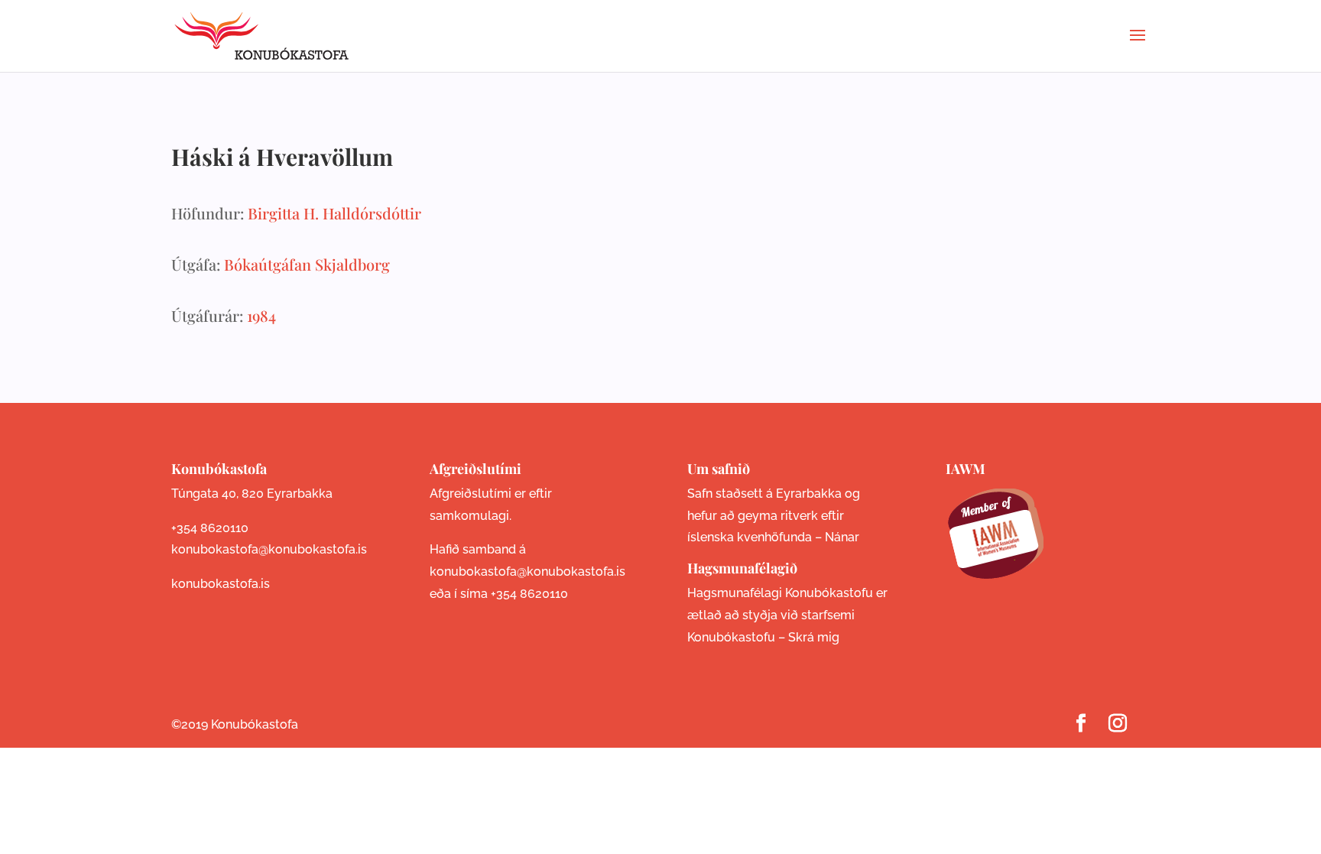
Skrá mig (813, 637)
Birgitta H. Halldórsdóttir (334, 213)
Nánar (842, 537)
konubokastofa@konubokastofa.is (269, 549)
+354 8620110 (209, 528)
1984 (261, 315)
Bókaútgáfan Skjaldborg (307, 264)
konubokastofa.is (220, 583)
